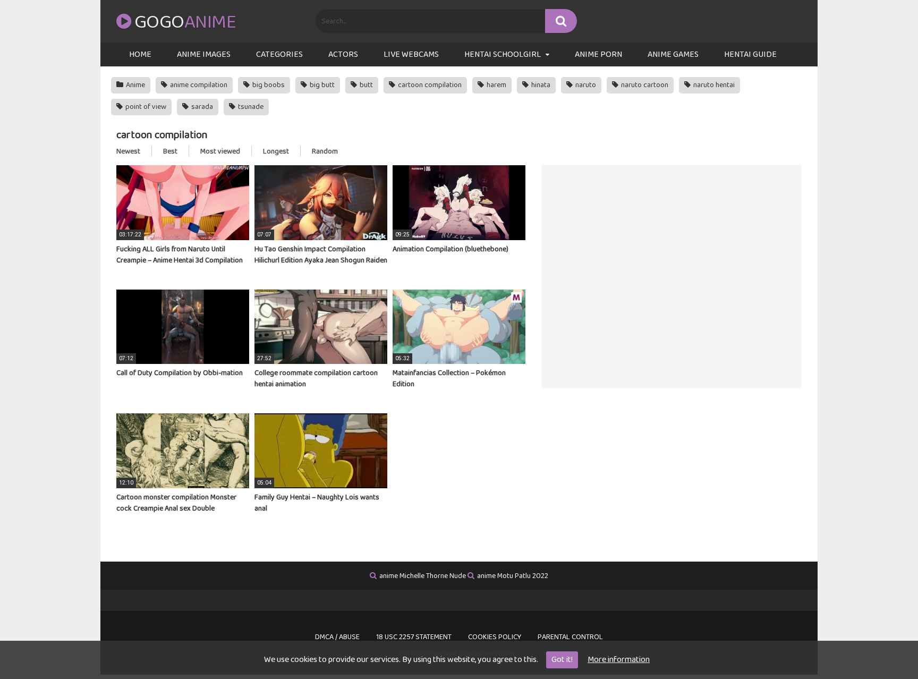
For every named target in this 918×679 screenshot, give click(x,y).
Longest (276, 151)
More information (619, 659)
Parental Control (570, 637)
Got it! (562, 659)
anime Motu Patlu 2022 (512, 576)
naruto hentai (713, 85)
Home (140, 54)
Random (325, 151)
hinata (540, 85)
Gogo (185, 22)
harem (495, 85)
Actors (343, 54)
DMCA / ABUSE (337, 637)
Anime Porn (598, 54)
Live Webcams (411, 54)
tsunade (250, 107)
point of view (145, 107)
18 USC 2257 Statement (414, 637)
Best (170, 151)
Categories (279, 54)
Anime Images (204, 54)
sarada (201, 107)
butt (365, 85)
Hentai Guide (750, 54)
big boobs (268, 85)
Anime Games (673, 54)
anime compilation (197, 85)
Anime (134, 85)
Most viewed (220, 151)
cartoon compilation (429, 85)
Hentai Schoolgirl (502, 54)
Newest (128, 151)
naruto (585, 85)
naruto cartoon (643, 85)
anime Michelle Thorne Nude (422, 576)
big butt (321, 85)
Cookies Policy (494, 637)
